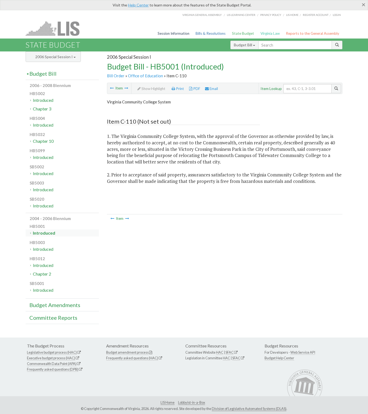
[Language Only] (112, 88)
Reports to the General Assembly (312, 33)
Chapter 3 (42, 108)
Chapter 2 (42, 273)
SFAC (229, 352)
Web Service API (302, 352)
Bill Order (115, 75)
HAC (219, 352)
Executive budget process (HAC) (51, 358)
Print (179, 88)
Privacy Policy (270, 14)
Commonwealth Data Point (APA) (52, 363)
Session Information (173, 33)
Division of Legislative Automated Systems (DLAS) (249, 408)
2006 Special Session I (54, 56)
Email (213, 88)
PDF (196, 88)
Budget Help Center (279, 358)
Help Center (138, 5)
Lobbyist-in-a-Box (191, 402)
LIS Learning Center (241, 14)
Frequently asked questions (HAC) (132, 358)
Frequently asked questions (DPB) (52, 369)
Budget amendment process (127, 352)
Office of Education (145, 75)
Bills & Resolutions (210, 33)
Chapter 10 (43, 141)
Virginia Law (270, 33)
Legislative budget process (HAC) (52, 352)
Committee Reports (53, 317)
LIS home (292, 14)
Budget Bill (243, 45)
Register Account (315, 14)
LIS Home (168, 402)
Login (337, 14)
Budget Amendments (54, 305)
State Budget (243, 33)
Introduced (43, 100)
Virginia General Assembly (202, 14)
